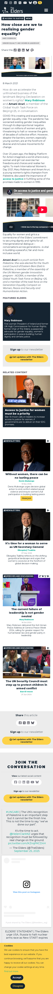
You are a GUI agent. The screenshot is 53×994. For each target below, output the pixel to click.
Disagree (18, 986)
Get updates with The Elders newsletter (26, 358)
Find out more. (11, 971)
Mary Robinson (9, 38)
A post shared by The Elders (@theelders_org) (26, 922)
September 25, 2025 (27, 851)
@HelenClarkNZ (20, 834)
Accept (17, 977)
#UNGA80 (12, 812)
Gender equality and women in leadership (21, 43)
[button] (46, 9)
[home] (14, 10)
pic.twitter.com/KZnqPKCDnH (27, 843)
